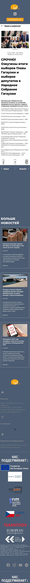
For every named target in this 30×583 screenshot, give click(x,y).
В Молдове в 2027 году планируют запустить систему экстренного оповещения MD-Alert (13, 342)
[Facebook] (8, 565)
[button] (15, 14)
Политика (18, 54)
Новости (11, 54)
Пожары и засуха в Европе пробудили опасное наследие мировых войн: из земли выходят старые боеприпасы (13, 292)
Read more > (5, 265)
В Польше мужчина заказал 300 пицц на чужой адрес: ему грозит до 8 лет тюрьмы (13, 245)
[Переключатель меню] (15, 429)
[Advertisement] (15, 192)
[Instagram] (14, 565)
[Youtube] (20, 565)
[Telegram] (27, 565)
